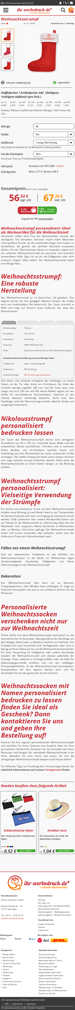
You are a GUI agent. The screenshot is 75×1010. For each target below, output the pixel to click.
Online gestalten (49, 210)
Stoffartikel (8, 972)
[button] (53, 134)
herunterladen (45, 218)
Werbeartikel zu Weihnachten (53, 990)
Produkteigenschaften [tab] (27, 322)
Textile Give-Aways (48, 984)
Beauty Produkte (46, 963)
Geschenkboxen (46, 969)
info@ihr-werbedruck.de (12, 918)
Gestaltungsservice (48, 957)
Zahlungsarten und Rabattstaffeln (54, 905)
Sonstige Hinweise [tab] (64, 322)
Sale (5, 987)
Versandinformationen (48, 908)
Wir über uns (44, 902)
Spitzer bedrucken (47, 981)
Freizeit (6, 975)
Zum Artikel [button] (25, 850)
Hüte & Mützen (10, 984)
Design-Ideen (9, 954)
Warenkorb (72, 11)
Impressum (43, 930)
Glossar (41, 927)
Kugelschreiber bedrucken (51, 975)
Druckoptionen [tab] (47, 322)
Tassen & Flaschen (12, 963)
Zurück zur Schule (47, 993)
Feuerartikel (8, 960)
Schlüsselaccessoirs (12, 981)
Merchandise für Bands (50, 978)
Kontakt (41, 899)
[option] (7, 35)
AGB (7, 1004)
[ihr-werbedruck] (34, 10)
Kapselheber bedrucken (50, 972)
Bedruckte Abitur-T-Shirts (50, 960)
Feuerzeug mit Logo (48, 966)
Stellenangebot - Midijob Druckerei (54, 914)
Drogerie (7, 978)
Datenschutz (17, 1004)
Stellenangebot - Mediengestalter (54, 911)
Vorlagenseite (53, 769)
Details (60, 166)
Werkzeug (7, 966)
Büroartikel (8, 957)
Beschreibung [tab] (9, 322)
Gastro (6, 969)
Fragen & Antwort (46, 924)
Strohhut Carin (57, 830)
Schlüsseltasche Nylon (18, 830)
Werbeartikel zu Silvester (51, 987)
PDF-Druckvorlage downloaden (37, 375)
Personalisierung (47, 954)
